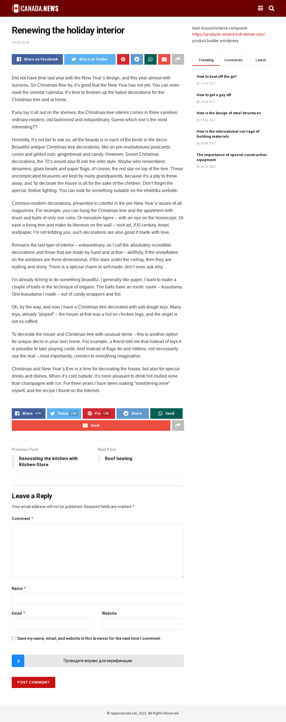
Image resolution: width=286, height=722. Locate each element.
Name (19, 588)
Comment (23, 518)
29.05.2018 (20, 42)
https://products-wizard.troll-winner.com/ (228, 34)
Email (19, 613)
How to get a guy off (214, 95)
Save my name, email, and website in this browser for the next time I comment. (89, 638)
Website (109, 613)
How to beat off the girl (217, 76)
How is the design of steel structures (229, 113)
